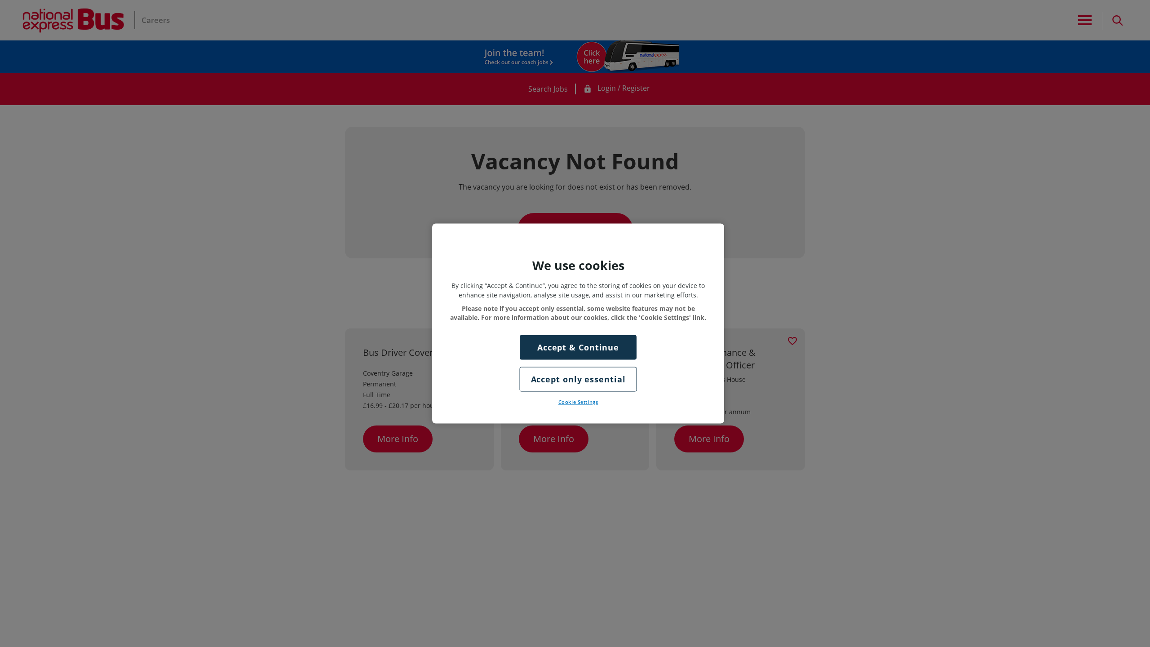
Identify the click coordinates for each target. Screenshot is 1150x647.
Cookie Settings (578, 402)
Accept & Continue (578, 346)
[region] (578, 324)
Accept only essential (578, 378)
